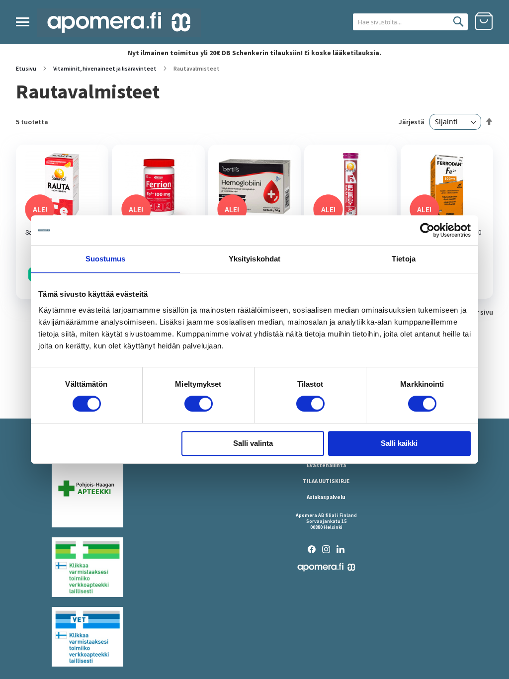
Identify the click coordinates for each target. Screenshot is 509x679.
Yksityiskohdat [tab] (254, 259)
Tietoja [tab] (404, 259)
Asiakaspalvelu (326, 497)
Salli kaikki (399, 443)
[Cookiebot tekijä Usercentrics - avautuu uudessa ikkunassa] (427, 230)
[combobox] (410, 21)
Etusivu (26, 68)
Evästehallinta (326, 465)
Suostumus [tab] (105, 259)
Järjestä (411, 121)
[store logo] (119, 22)
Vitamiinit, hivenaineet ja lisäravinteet (105, 68)
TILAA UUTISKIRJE (326, 481)
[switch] (198, 405)
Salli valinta (253, 443)
